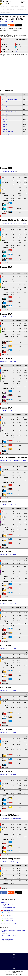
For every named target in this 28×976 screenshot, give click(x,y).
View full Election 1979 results (8, 774)
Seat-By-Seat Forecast (7, 905)
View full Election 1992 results (8, 648)
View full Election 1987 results (8, 690)
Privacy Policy (14, 960)
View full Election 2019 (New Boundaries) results (13, 223)
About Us (14, 954)
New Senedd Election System (8, 935)
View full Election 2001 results (8, 554)
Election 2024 (4, 97)
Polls (7, 6)
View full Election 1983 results (8, 732)
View (17, 51)
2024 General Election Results (9, 923)
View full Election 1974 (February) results (11, 862)
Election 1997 (4, 119)
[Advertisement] (14, 73)
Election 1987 (4, 124)
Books (14, 957)
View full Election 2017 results (8, 317)
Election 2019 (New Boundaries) (9, 99)
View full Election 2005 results (8, 505)
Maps (2, 9)
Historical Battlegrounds (7, 939)
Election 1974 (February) (7, 134)
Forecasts (14, 6)
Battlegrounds (21, 9)
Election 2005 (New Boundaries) (9, 111)
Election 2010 (4, 109)
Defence (11, 910)
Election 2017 (4, 104)
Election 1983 (4, 126)
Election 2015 (4, 106)
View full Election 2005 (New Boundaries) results (13, 460)
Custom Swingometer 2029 (8, 907)
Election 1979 (4, 129)
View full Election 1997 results (8, 603)
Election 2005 (4, 114)
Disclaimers (14, 963)
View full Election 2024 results (8, 171)
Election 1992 (4, 121)
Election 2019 (4, 102)
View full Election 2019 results (8, 270)
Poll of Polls (4, 902)
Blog (2, 6)
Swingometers (10, 9)
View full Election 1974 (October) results (11, 818)
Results (22, 6)
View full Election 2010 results (8, 411)
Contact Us (14, 965)
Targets (6, 910)
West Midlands (19, 42)
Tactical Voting (6, 12)
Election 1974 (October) (7, 131)
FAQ (14, 968)
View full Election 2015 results (8, 361)
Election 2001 (4, 116)
